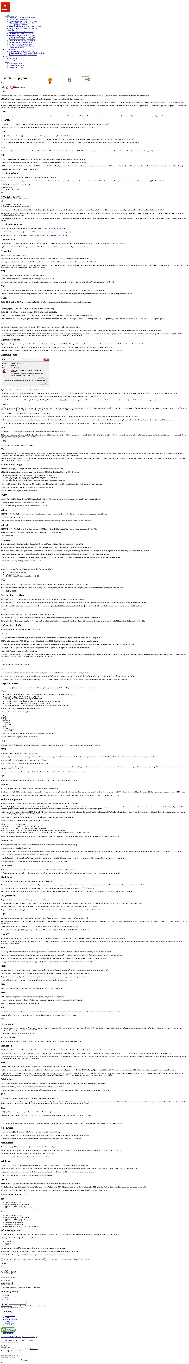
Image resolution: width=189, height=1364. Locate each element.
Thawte (51, 235)
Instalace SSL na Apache (16, 65)
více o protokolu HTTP (88, 520)
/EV (23, 55)
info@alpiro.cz (10, 1277)
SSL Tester (12, 60)
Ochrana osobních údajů (29, 1337)
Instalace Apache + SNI (16, 67)
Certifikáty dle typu (11, 16)
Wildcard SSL (9, 1321)
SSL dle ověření (10, 49)
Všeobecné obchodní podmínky (11, 1337)
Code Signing (9, 1324)
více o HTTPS (13, 536)
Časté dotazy (34, 1349)
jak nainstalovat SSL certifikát (20, 1157)
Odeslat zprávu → (6, 1306)
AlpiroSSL (38, 235)
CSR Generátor (13, 58)
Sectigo (65, 235)
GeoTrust (45, 235)
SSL (2, 1362)
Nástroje (7, 56)
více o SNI (72, 1015)
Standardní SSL (10, 1316)
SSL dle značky (9, 30)
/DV (22, 51)
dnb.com (89, 315)
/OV (27, 53)
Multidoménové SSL (11, 1319)
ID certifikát (63, 400)
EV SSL (7, 1317)
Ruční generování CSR (16, 63)
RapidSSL (57, 235)
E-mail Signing (9, 1323)
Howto (7, 62)
